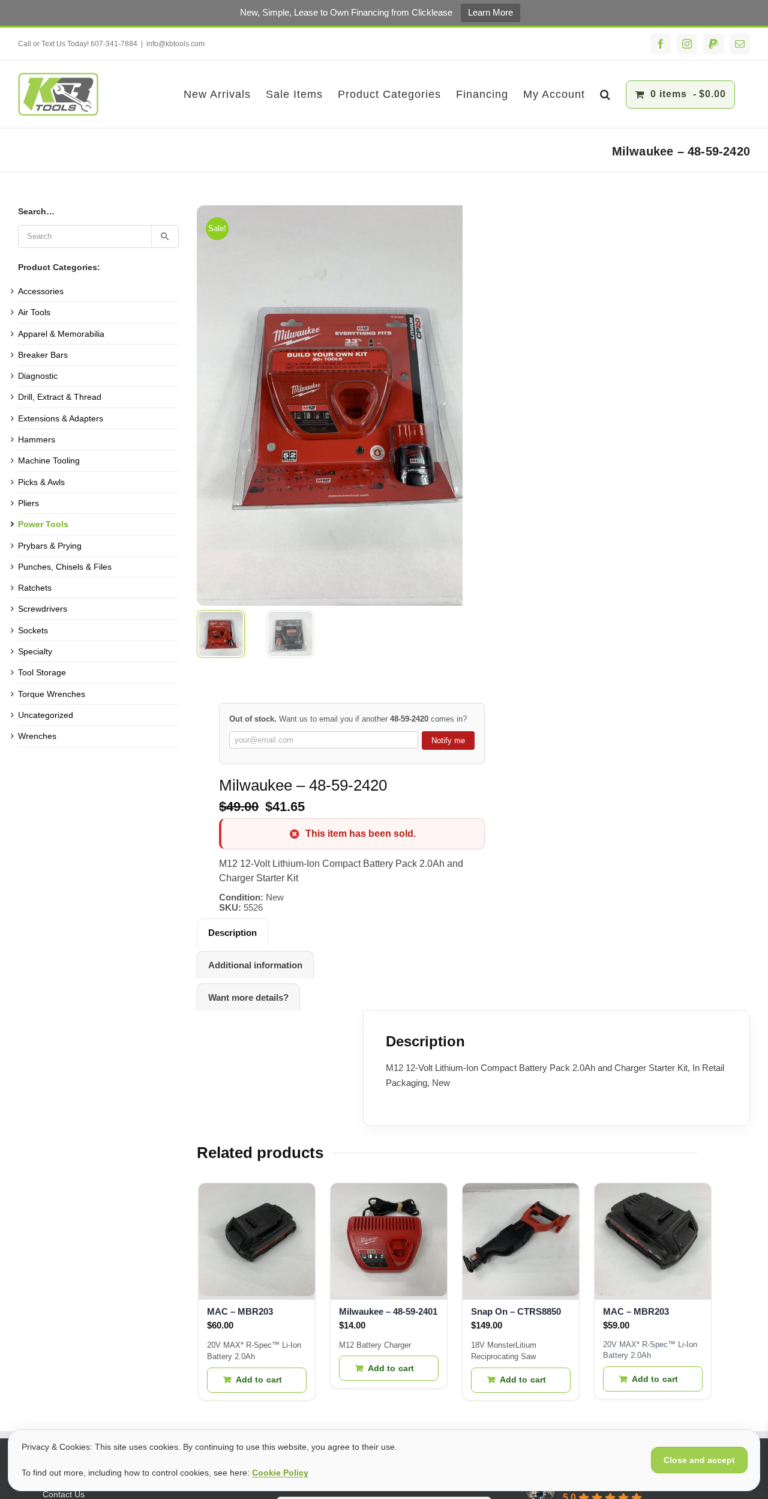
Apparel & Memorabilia (61, 334)
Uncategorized (45, 715)
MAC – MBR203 (240, 1311)
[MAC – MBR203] (257, 1241)
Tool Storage (42, 672)
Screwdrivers (42, 609)
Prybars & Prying (50, 545)
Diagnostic (38, 376)
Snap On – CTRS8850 (516, 1311)
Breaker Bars (43, 355)
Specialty (35, 651)
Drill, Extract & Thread (59, 397)
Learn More (490, 12)
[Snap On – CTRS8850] (521, 1241)
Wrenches (37, 736)
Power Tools (43, 524)
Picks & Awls (41, 482)
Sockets (33, 630)
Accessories (41, 291)
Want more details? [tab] (248, 997)
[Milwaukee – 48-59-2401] (389, 1241)
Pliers (28, 503)
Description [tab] (232, 932)
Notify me (448, 740)
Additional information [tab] (255, 965)
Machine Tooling (49, 460)
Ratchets (35, 588)
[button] (605, 94)
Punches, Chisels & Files (65, 567)
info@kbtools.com (175, 44)
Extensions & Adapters (60, 418)
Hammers (36, 439)
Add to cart (259, 1379)
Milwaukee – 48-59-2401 (388, 1311)
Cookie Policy (280, 1472)
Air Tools (34, 312)
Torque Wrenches (51, 694)
